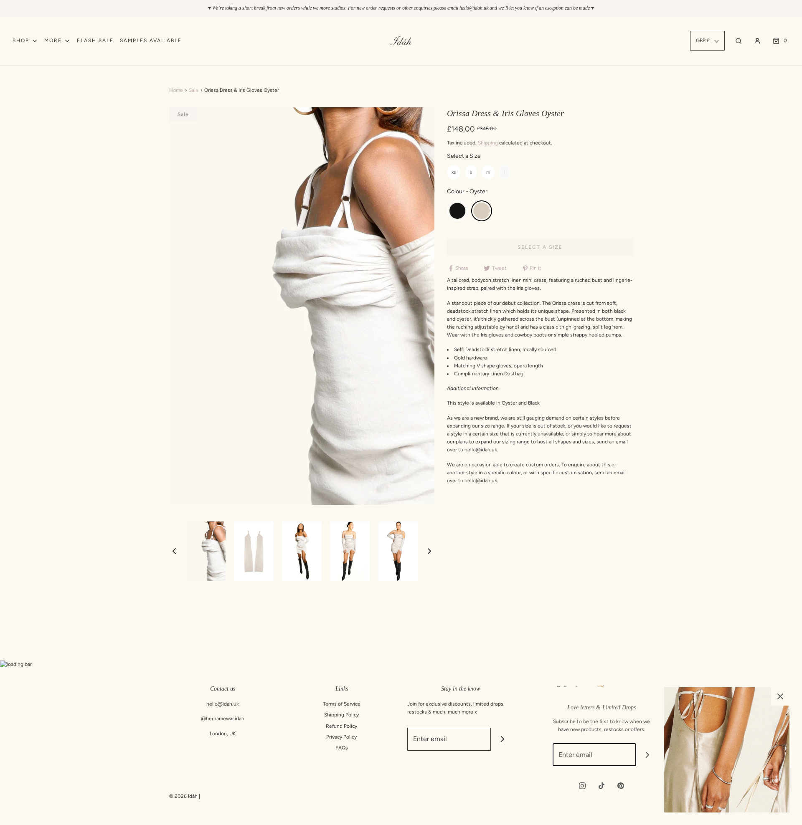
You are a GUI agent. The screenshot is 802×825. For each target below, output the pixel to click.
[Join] (502, 739)
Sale (193, 90)
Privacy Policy (341, 737)
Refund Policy (341, 726)
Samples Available (151, 40)
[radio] (453, 172)
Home (176, 90)
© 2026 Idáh (183, 796)
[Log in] (757, 41)
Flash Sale (95, 40)
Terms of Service (341, 704)
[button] (174, 551)
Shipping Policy (341, 715)
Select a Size (464, 155)
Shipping (488, 143)
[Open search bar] (738, 40)
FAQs (341, 748)
